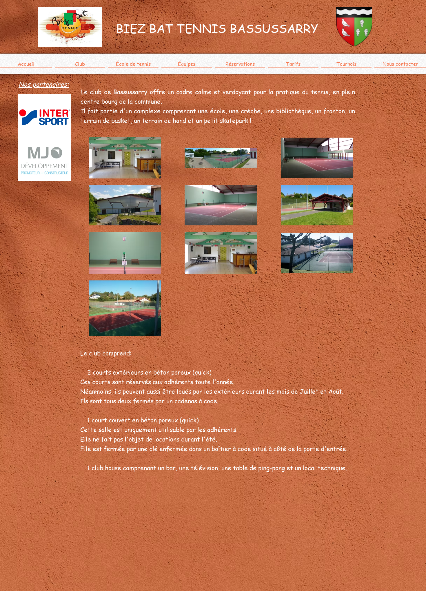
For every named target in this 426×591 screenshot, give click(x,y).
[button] (80, 64)
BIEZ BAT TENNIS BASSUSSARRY (217, 28)
